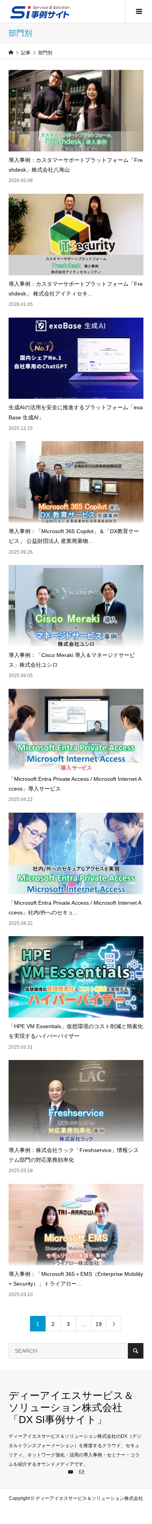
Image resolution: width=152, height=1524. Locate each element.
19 (98, 1324)
